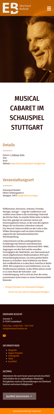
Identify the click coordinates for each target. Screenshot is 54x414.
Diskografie (13, 356)
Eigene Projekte (15, 353)
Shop (10, 358)
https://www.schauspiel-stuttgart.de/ (28, 163)
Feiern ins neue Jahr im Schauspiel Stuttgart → (29, 292)
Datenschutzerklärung (22, 411)
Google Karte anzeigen (27, 195)
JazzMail (12, 361)
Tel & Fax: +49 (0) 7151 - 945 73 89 (18, 326)
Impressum (36, 411)
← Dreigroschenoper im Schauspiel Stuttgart (23, 287)
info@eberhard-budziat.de (15, 328)
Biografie (12, 350)
